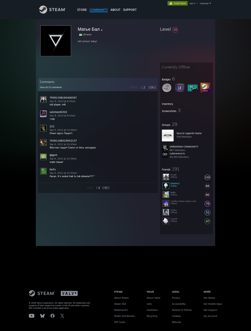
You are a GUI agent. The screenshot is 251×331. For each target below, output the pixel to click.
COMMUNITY (98, 10)
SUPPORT (130, 10)
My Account (210, 315)
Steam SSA (120, 303)
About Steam (121, 297)
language (204, 3)
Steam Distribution (124, 315)
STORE (82, 10)
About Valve (153, 297)
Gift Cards (119, 322)
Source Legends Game (189, 133)
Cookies (176, 315)
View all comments (51, 87)
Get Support (210, 309)
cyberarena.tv (177, 153)
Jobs (149, 303)
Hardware (152, 309)
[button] (186, 29)
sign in (192, 3)
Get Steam (209, 297)
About (115, 10)
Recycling (152, 315)
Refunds (176, 322)
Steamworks (121, 309)
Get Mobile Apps (213, 303)
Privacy (176, 297)
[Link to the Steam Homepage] (52, 12)
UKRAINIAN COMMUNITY (184, 146)
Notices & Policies (182, 309)
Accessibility (179, 303)
